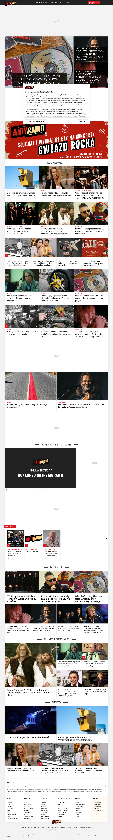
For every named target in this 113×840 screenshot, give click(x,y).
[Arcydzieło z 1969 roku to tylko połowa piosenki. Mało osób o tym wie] (69, 613)
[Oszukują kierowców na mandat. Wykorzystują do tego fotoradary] (22, 177)
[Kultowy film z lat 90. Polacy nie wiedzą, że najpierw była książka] (95, 678)
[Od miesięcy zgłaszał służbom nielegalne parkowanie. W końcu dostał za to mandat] (56, 280)
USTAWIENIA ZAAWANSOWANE (36, 121)
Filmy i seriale (56, 639)
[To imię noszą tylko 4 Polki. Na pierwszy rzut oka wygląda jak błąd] (56, 177)
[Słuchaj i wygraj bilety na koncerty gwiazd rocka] (56, 140)
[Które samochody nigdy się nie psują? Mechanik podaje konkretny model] (56, 316)
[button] (37, 489)
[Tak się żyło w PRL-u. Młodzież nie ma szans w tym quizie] (22, 316)
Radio (77, 798)
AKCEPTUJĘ (82, 121)
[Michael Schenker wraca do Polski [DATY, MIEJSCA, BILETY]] (69, 247)
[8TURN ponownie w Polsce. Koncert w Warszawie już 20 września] (22, 582)
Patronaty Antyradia (83, 190)
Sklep (95, 798)
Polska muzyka (64, 798)
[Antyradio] (10, 3)
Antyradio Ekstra (32, 549)
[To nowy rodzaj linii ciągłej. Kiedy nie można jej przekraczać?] (30, 386)
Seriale (44, 226)
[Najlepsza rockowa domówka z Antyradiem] (40, 468)
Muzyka (56, 567)
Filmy (9, 798)
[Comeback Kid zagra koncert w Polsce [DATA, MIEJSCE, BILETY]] (95, 247)
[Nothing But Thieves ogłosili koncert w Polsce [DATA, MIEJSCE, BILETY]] (22, 213)
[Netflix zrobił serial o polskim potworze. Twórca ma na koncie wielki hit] (22, 280)
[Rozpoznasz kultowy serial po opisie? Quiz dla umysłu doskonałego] (95, 651)
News (9, 190)
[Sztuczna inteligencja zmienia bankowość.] (30, 720)
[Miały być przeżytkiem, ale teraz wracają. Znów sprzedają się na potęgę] (39, 62)
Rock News (79, 226)
